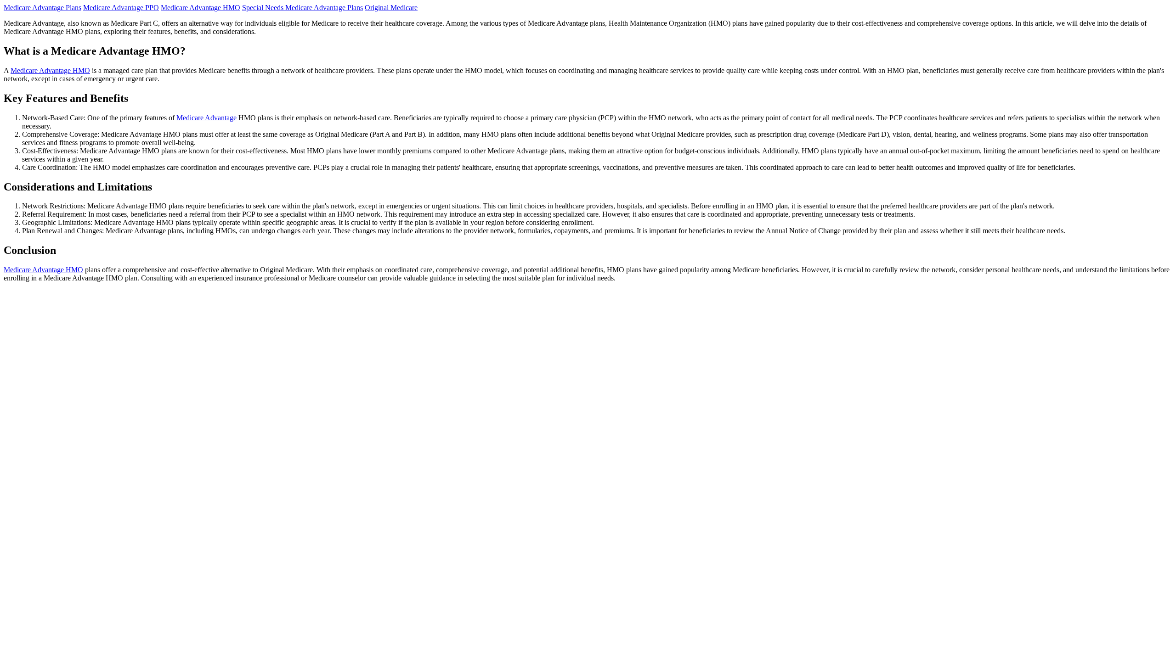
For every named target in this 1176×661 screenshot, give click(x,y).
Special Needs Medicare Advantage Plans (302, 7)
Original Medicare (391, 7)
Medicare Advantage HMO (200, 7)
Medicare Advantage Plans (42, 7)
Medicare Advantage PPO (121, 7)
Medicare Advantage (206, 118)
